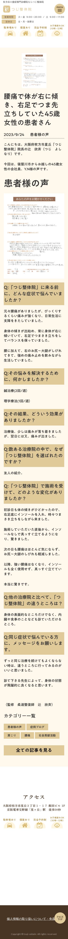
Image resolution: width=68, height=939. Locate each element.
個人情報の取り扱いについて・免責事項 (34, 918)
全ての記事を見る (34, 750)
